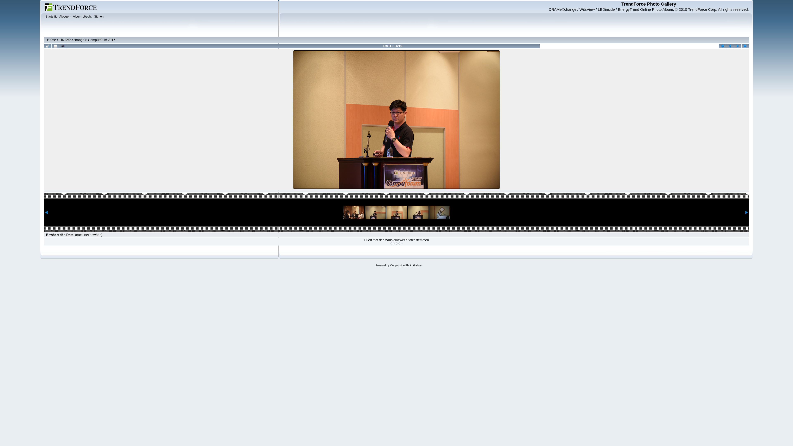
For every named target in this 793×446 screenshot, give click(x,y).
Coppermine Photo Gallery (406, 265)
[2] (394, 243)
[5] (402, 243)
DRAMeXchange (71, 40)
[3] (396, 243)
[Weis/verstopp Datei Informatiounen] (55, 46)
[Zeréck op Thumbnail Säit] (47, 46)
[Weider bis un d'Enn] (745, 46)
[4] (399, 243)
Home (51, 40)
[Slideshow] (63, 46)
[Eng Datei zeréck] (737, 46)
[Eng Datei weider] (730, 46)
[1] (391, 243)
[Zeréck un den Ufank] (722, 46)
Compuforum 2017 (101, 40)
